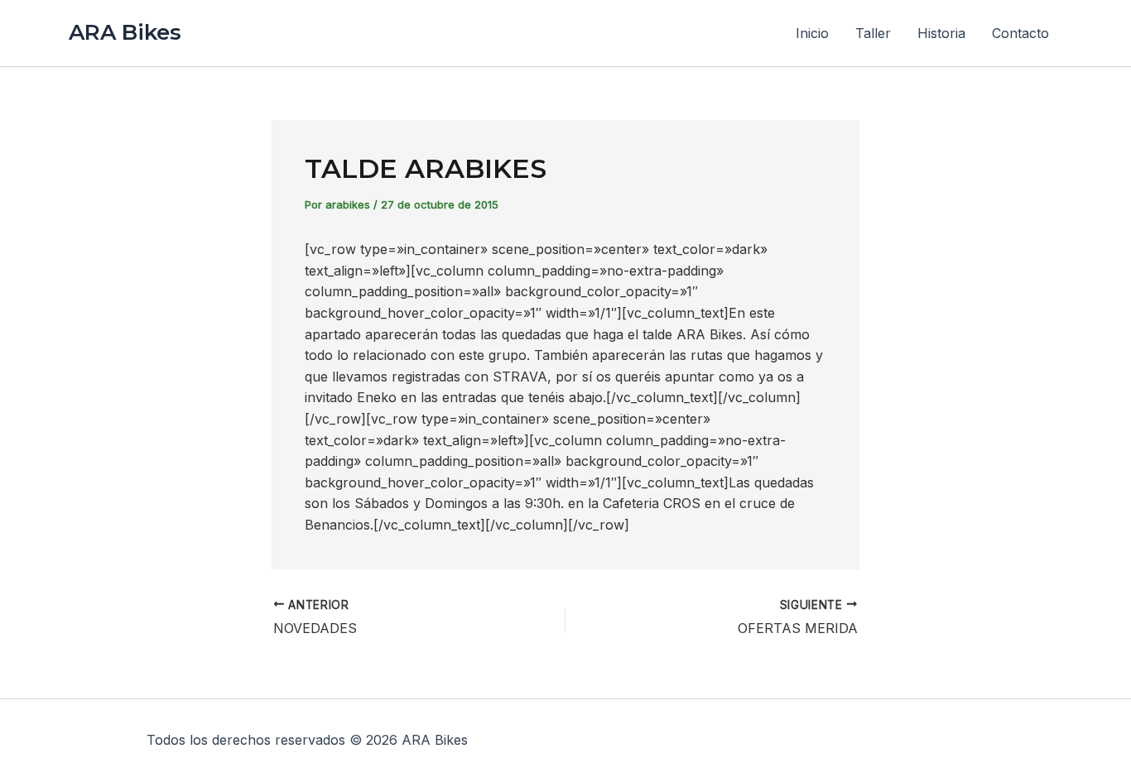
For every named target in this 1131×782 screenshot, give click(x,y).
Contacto (1020, 33)
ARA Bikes (125, 32)
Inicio (812, 33)
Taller (873, 33)
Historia (941, 33)
